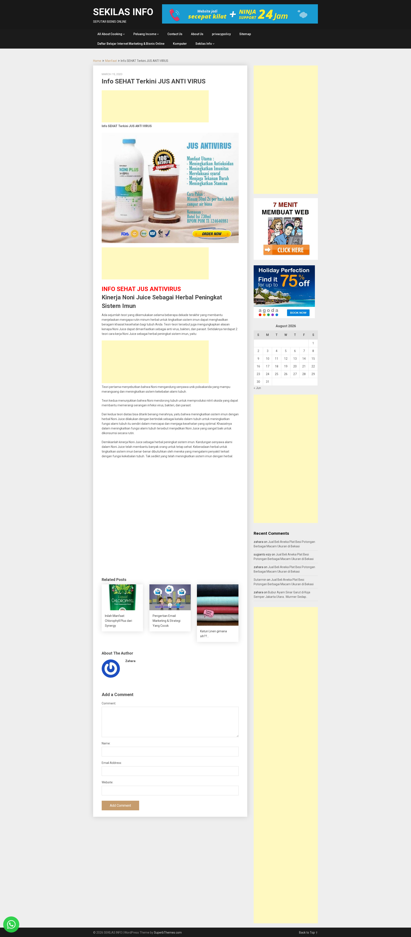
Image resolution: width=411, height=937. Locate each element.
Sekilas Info (203, 43)
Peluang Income (144, 34)
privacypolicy (221, 34)
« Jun (257, 388)
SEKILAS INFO (123, 12)
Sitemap (245, 34)
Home (97, 60)
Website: (107, 782)
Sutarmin (260, 579)
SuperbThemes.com (168, 932)
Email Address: (112, 763)
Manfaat (111, 60)
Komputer (180, 43)
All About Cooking (109, 34)
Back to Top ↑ (308, 932)
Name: (106, 743)
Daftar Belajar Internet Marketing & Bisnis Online (130, 43)
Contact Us (174, 34)
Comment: (109, 703)
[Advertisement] (155, 106)
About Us (197, 34)
